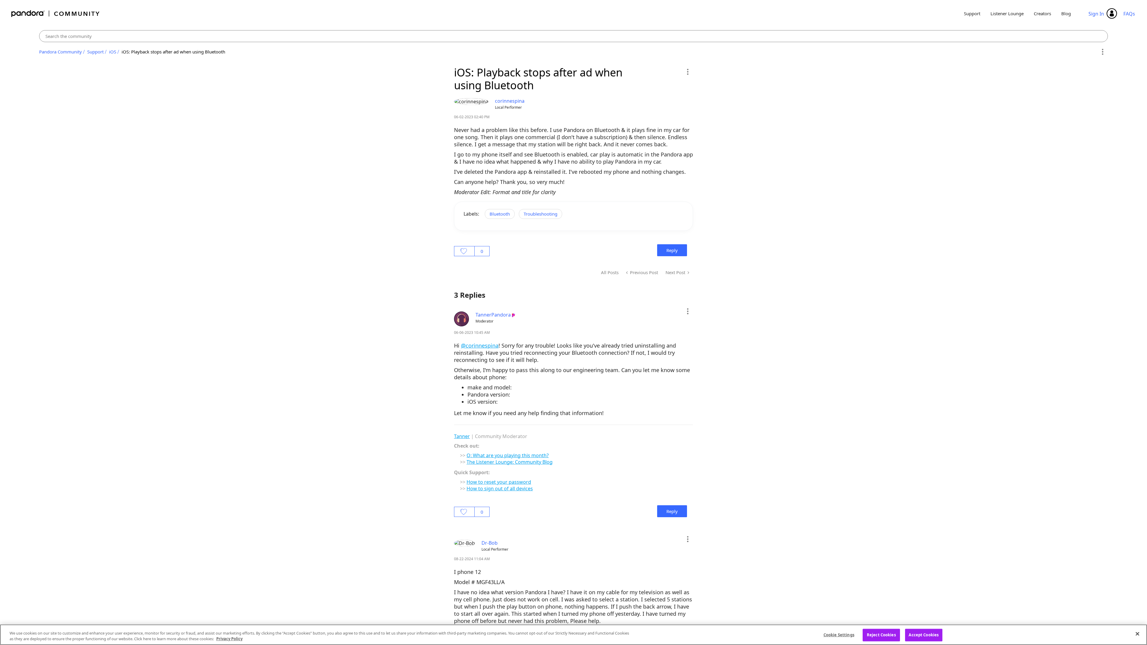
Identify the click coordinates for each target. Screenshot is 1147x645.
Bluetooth (500, 214)
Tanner (462, 436)
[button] (687, 71)
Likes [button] (464, 251)
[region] (573, 634)
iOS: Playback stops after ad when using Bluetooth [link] (173, 52)
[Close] (1137, 634)
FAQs (1129, 13)
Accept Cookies (924, 635)
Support (972, 13)
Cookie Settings (839, 635)
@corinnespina (480, 345)
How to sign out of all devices (500, 488)
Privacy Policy (229, 638)
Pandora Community (55, 13)
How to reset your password (499, 482)
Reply (672, 250)
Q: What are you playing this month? (508, 455)
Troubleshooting (540, 214)
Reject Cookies (881, 635)
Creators (1042, 13)
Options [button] (1102, 52)
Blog (1066, 13)
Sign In (1096, 13)
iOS (112, 52)
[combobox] (573, 36)
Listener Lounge (1007, 13)
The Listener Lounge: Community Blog (510, 462)
